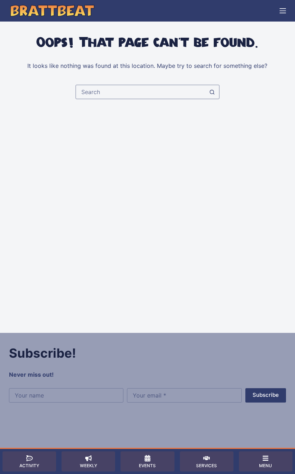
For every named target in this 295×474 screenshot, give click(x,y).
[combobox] (140, 92)
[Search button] (212, 92)
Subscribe (266, 394)
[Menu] (283, 11)
